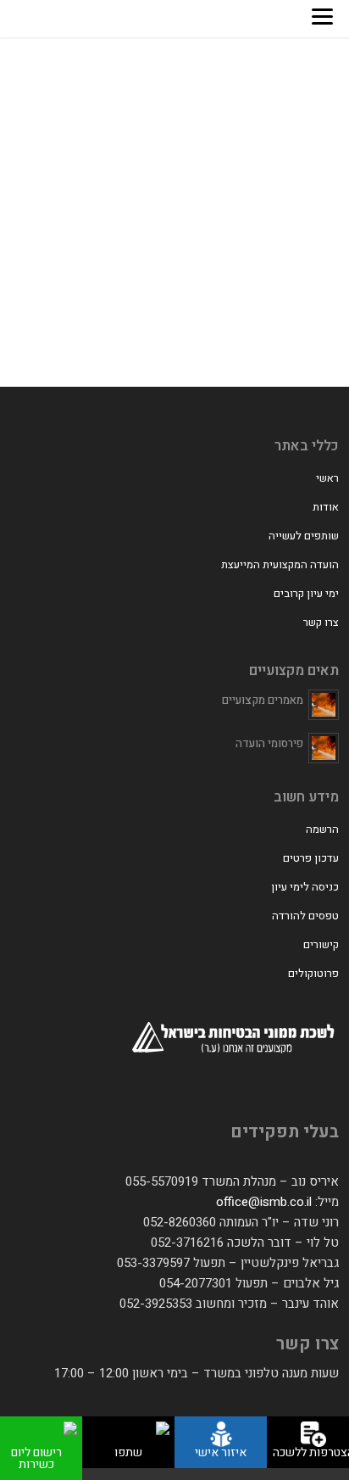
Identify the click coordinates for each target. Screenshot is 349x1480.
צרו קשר (321, 622)
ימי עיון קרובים (306, 593)
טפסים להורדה (305, 916)
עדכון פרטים (311, 858)
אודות (326, 507)
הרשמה (322, 829)
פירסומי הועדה (269, 743)
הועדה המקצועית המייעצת (280, 564)
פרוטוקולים (313, 973)
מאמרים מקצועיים (262, 700)
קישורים (321, 944)
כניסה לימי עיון (305, 887)
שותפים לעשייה (304, 536)
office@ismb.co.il (264, 1201)
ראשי (327, 478)
